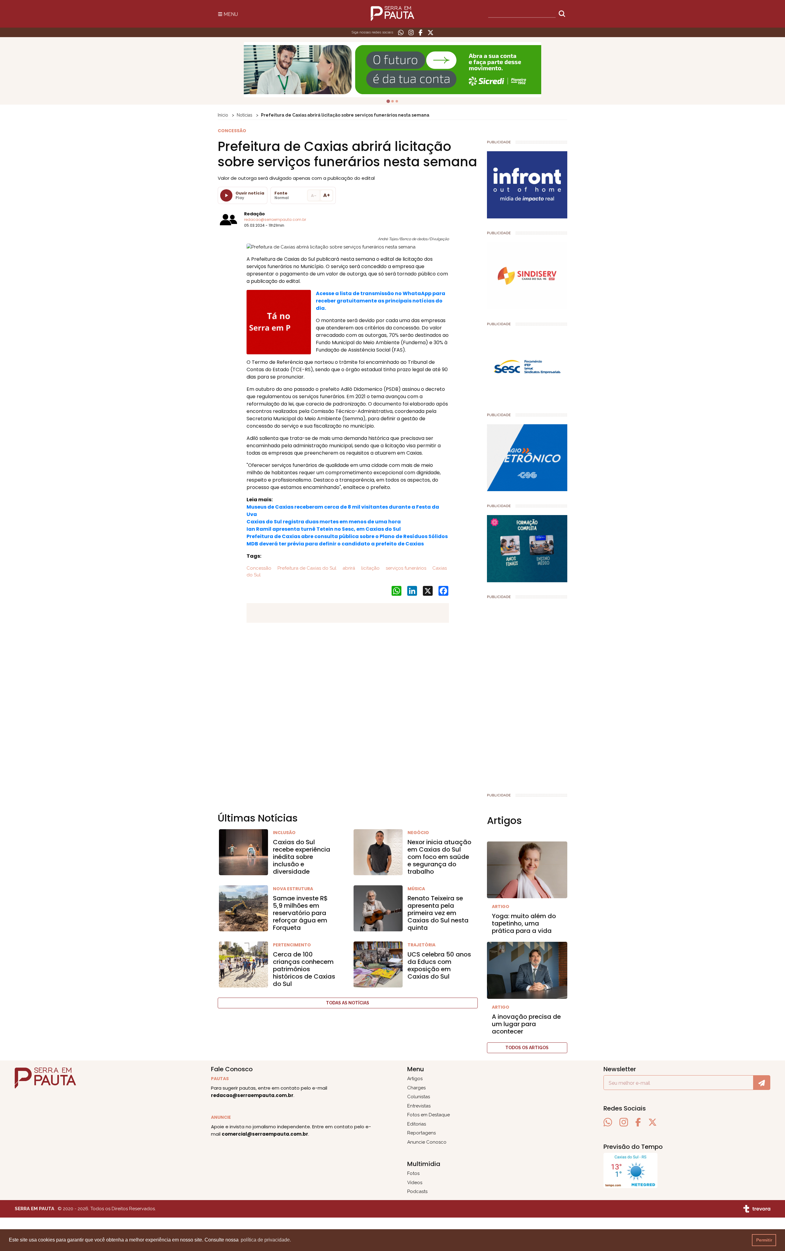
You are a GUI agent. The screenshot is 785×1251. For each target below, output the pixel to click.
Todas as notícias (347, 1002)
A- (313, 195)
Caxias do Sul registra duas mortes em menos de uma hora (324, 521)
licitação (370, 568)
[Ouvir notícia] (226, 195)
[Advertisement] (527, 693)
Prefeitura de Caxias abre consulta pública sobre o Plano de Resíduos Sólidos (347, 536)
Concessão (259, 568)
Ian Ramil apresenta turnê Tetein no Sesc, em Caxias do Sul (324, 529)
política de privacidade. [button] (266, 1239)
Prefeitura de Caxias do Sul (306, 568)
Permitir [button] (764, 1240)
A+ (326, 195)
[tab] (388, 101)
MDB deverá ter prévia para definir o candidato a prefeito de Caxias (335, 543)
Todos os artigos (527, 1047)
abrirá (348, 568)
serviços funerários (405, 568)
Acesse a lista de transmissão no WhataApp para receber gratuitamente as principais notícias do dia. (380, 301)
